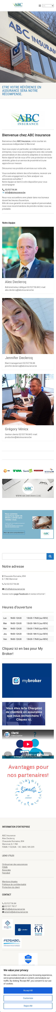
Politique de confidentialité (14, 884)
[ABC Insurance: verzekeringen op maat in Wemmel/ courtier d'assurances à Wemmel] (18, 5)
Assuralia (6, 870)
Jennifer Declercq (19, 358)
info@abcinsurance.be (15, 589)
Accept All (28, 990)
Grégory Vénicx (16, 429)
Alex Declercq (15, 282)
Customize (28, 998)
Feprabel (6, 873)
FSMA (5, 867)
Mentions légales (10, 881)
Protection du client (11, 887)
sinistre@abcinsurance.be (16, 912)
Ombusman (15, 864)
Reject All (28, 1006)
